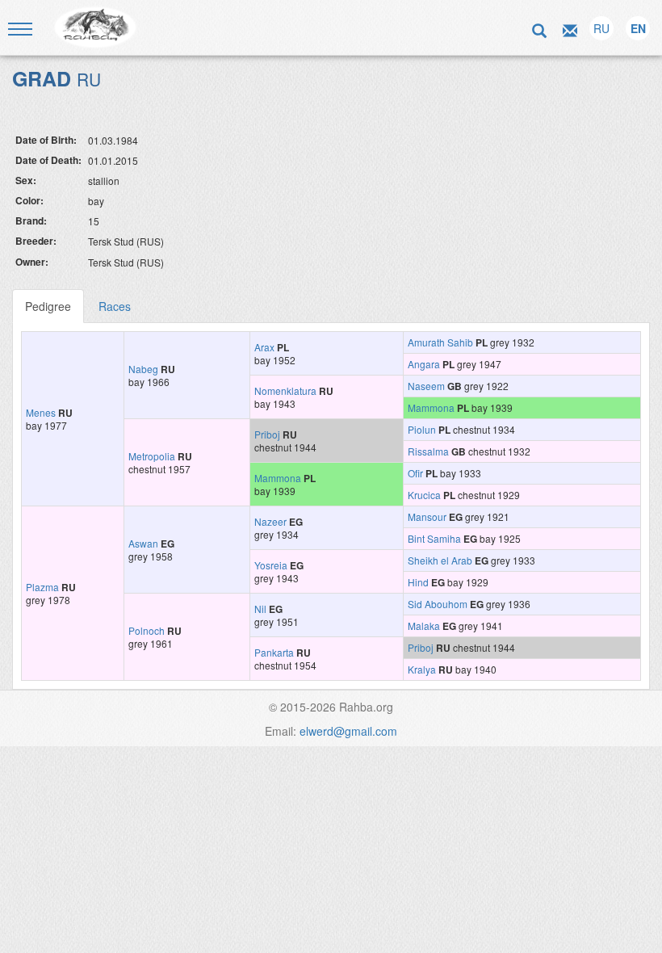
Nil (260, 608)
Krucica (424, 495)
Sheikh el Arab (440, 560)
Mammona (431, 407)
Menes (41, 412)
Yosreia (270, 565)
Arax (264, 347)
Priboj (267, 434)
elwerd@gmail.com (348, 731)
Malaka (424, 625)
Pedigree (48, 306)
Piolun (422, 429)
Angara (424, 364)
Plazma (42, 587)
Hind (418, 582)
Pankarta (274, 652)
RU (601, 28)
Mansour (427, 516)
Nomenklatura (285, 390)
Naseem (426, 386)
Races (114, 306)
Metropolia (151, 456)
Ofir (415, 473)
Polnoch (146, 630)
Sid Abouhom (437, 604)
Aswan (143, 543)
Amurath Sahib (440, 342)
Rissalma (428, 451)
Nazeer (270, 521)
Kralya (422, 669)
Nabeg (143, 369)
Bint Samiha (434, 538)
